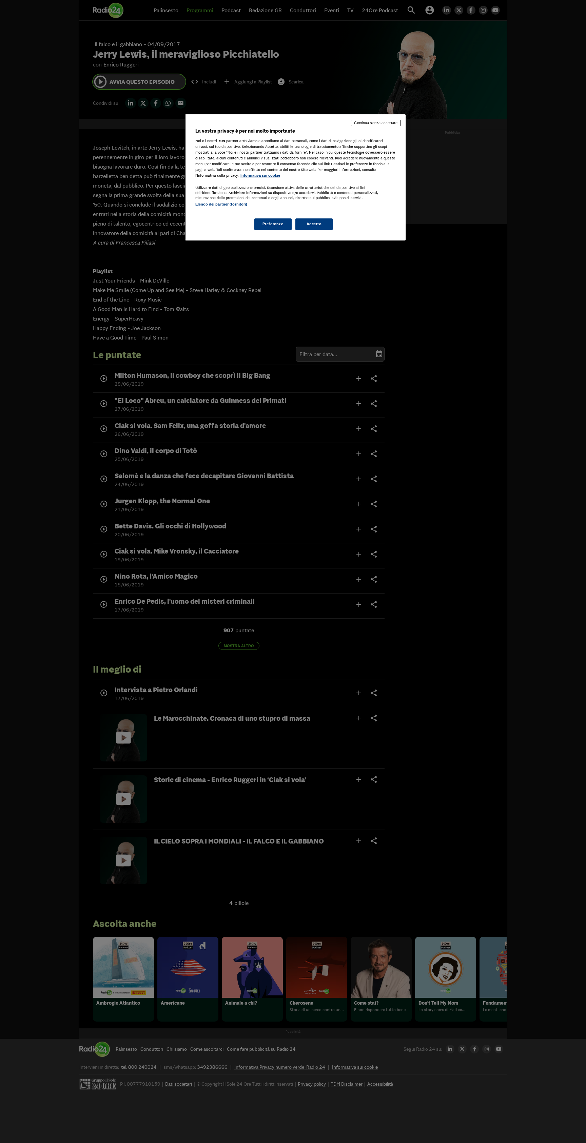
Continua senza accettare (375, 123)
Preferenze (273, 224)
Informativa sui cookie (260, 175)
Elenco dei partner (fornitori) (221, 204)
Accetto (314, 224)
